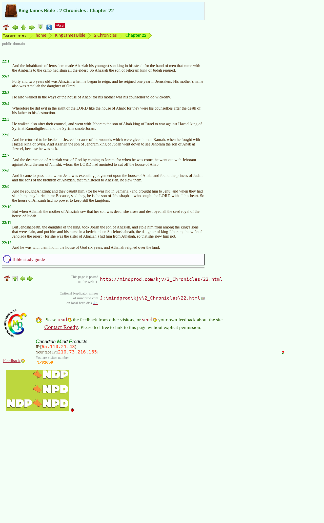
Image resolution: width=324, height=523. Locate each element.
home (41, 35)
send (147, 319)
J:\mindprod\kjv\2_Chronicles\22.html (150, 298)
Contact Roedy (61, 327)
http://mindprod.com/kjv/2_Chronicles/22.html (161, 279)
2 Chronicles (105, 35)
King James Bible (70, 35)
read (62, 319)
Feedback (12, 360)
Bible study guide (28, 259)
